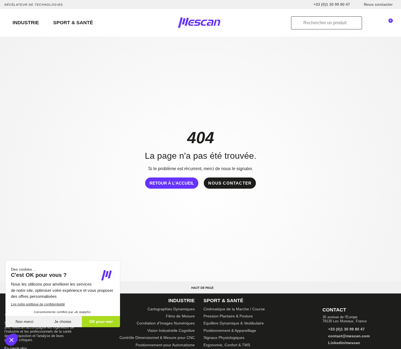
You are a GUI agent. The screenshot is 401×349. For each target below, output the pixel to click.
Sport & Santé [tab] (73, 22)
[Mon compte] (373, 23)
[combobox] (326, 23)
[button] (390, 22)
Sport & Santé (223, 300)
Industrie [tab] (26, 22)
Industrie (181, 300)
